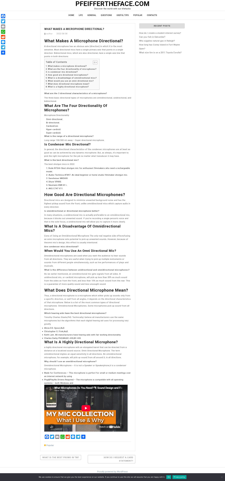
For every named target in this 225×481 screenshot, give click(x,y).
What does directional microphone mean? (68, 84)
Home (71, 15)
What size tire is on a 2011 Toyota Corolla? (160, 52)
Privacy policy (179, 477)
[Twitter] (3, 21)
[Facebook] (3, 16)
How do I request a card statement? (118, 459)
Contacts (152, 15)
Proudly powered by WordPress (112, 471)
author (49, 34)
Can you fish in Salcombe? (152, 37)
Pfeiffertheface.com (113, 4)
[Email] (3, 26)
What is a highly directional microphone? (68, 87)
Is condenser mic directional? (63, 72)
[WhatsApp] (3, 31)
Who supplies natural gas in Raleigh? (157, 41)
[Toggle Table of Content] (94, 62)
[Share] (3, 52)
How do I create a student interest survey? (160, 33)
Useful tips (123, 15)
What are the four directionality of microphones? (72, 69)
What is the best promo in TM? (60, 457)
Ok (169, 477)
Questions (106, 15)
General (91, 15)
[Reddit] (3, 37)
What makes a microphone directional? (67, 66)
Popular (137, 15)
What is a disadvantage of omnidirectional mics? (72, 78)
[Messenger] (3, 42)
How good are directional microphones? (68, 75)
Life (81, 15)
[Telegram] (3, 47)
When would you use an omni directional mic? (71, 81)
